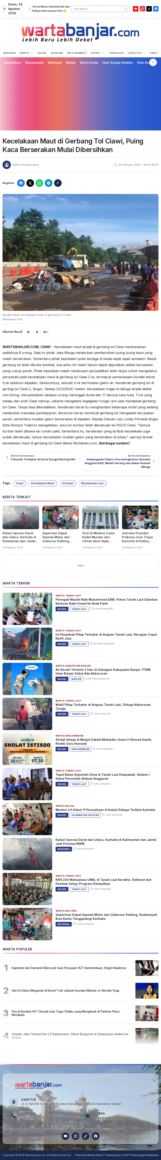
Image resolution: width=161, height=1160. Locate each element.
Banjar (71, 62)
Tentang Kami (113, 1155)
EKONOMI (57, 53)
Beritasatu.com (85, 443)
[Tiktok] (149, 9)
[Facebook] (155, 9)
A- (29, 332)
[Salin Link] (58, 183)
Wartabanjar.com (92, 483)
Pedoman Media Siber (89, 1155)
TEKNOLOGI (116, 53)
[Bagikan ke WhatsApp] (39, 183)
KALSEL (42, 53)
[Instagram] (142, 9)
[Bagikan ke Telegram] (48, 183)
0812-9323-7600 (33, 1117)
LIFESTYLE (135, 53)
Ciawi (19, 483)
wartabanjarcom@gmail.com (114, 1117)
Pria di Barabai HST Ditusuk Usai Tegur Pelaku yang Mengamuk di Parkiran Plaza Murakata (65, 1013)
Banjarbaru (13, 62)
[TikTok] (85, 1136)
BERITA (25, 53)
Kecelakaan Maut (42, 483)
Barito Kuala (89, 62)
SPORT (96, 53)
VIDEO (153, 53)
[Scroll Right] (153, 62)
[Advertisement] (80, 97)
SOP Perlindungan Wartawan (141, 1155)
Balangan (55, 62)
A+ (45, 332)
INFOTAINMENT (77, 53)
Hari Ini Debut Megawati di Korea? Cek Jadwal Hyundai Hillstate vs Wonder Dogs (65, 990)
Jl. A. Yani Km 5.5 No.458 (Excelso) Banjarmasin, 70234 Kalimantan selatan (71, 1104)
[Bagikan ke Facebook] (21, 183)
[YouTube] (135, 9)
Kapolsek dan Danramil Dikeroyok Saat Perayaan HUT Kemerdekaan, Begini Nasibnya (69, 968)
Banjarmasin (34, 62)
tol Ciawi (67, 483)
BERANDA (10, 53)
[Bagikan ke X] (30, 183)
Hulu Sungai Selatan (118, 62)
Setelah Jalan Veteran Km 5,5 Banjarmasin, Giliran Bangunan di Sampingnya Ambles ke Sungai (70, 1035)
